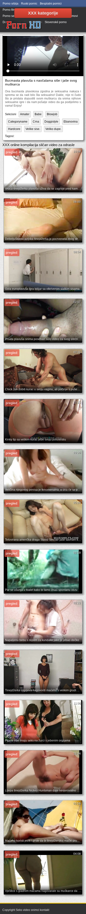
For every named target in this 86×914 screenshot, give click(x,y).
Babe (38, 114)
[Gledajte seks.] (24, 25)
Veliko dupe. (53, 129)
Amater (24, 114)
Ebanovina (71, 121)
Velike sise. (33, 129)
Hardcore (14, 129)
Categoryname (17, 121)
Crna (36, 121)
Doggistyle (51, 121)
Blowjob (52, 114)
